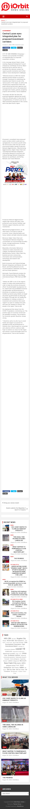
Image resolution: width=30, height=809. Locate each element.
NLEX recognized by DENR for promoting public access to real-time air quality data (15, 583)
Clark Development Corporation (16, 643)
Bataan (4, 640)
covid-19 (20, 649)
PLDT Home (15, 667)
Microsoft (23, 661)
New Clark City (10, 663)
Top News (20, 671)
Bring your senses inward (11, 503)
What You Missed (10, 677)
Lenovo (10, 661)
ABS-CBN (7, 638)
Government (6, 30)
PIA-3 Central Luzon (18, 44)
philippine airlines (11, 665)
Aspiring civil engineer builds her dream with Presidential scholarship (18, 593)
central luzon (9, 642)
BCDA (9, 640)
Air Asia (14, 638)
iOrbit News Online (19, 802)
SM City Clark (11, 669)
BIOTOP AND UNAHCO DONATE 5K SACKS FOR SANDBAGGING (19, 624)
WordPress (20, 806)
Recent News (10, 522)
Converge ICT (21, 646)
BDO (12, 640)
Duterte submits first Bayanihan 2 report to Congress (16, 509)
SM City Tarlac (20, 669)
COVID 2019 (8, 651)
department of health (9, 653)
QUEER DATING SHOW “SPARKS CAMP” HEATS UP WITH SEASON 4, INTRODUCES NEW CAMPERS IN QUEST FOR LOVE (19, 571)
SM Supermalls (14, 671)
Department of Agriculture (18, 651)
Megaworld (16, 661)
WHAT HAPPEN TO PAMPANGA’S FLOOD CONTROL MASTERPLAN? (19, 549)
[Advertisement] (15, 121)
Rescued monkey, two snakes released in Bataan (19, 614)
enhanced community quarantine (15, 656)
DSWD (5, 655)
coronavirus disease (9, 649)
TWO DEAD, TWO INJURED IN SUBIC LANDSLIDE (19, 538)
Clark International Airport (15, 645)
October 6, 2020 (7, 44)
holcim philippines (14, 659)
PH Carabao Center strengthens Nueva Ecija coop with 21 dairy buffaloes (19, 603)
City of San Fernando (18, 642)
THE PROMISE (19, 558)
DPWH (24, 653)
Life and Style (14, 564)
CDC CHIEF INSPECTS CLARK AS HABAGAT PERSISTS (19, 528)
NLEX (19, 663)
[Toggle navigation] (3, 16)
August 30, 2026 (15, 532)
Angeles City (21, 638)
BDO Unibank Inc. (19, 640)
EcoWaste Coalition (14, 655)
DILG (20, 653)
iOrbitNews (24, 532)
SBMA (21, 667)
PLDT (17, 665)
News (12, 525)
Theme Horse (17, 804)
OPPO (24, 663)
